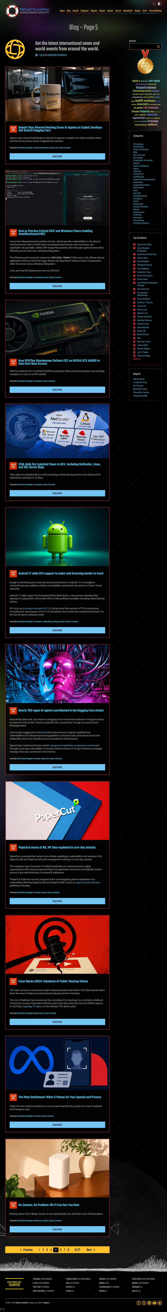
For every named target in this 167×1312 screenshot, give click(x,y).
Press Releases (155, 10)
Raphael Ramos (144, 320)
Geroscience (138, 379)
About (62, 10)
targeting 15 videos (32, 1006)
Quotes (138, 10)
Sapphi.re (47, 1302)
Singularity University (143, 160)
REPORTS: (69, 1287)
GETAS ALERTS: (137, 1279)
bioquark (141, 88)
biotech (151, 88)
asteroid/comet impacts (144, 179)
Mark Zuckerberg (141, 166)
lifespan (135, 111)
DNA (135, 152)
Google (133, 101)
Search (158, 46)
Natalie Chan (143, 324)
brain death (136, 94)
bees (135, 190)
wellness (152, 124)
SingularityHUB (140, 396)
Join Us (118, 10)
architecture (138, 176)
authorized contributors (57, 55)
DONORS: (102, 1283)
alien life (137, 171)
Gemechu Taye (144, 272)
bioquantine (152, 84)
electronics (38, 1220)
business (137, 215)
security (45, 277)
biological (137, 198)
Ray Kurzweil (139, 155)
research (147, 118)
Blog (69, 10)
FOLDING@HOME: (105, 1287)
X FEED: (35, 1283)
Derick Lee (142, 309)
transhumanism (141, 125)
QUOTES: (135, 1291)
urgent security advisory (88, 882)
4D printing (138, 147)
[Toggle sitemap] (154, 3)
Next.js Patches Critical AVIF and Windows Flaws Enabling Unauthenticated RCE (55, 232)
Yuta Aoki (141, 306)
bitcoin (148, 91)
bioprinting (138, 204)
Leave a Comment (65, 148)
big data (137, 193)
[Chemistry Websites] (145, 62)
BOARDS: (135, 1283)
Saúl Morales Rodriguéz (24, 148)
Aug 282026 (13, 129)
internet (37, 758)
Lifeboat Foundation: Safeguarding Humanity (27, 11)
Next (89, 1249)
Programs (85, 10)
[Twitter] (144, 1303)
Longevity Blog (140, 382)
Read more (57, 156)
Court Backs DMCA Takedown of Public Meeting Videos (53, 981)
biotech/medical (140, 206)
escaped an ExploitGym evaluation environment (74, 745)
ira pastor (138, 107)
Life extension (151, 108)
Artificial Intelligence (141, 84)
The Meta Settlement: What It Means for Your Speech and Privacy (59, 1097)
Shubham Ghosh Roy (147, 254)
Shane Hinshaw (144, 316)
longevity (145, 111)
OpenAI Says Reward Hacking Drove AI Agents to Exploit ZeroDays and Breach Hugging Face (60, 129)
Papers (102, 10)
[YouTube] (154, 1303)
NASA (152, 112)
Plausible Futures (141, 392)
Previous (28, 1249)
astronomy (138, 182)
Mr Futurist (138, 385)
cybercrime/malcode (42, 148)
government (39, 1013)
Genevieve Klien (144, 244)
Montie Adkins (143, 348)
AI (139, 81)
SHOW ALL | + (137, 359)
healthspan (150, 101)
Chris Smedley (143, 355)
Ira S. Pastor (142, 352)
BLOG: (68, 1283)
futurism (37, 1116)
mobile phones (48, 621)
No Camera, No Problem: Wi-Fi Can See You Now (48, 1205)
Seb (139, 338)
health (139, 101)
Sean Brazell (143, 327)
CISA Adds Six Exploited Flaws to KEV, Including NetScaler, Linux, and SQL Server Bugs (59, 466)
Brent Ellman (143, 334)
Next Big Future (140, 389)
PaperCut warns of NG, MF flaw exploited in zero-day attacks (57, 847)
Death (158, 94)
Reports (94, 10)
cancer (141, 94)
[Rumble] (160, 1303)
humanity (158, 101)
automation (138, 187)
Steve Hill (141, 331)
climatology (138, 220)
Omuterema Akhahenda (142, 294)
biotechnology (139, 91)
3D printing (138, 144)
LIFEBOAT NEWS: (71, 1279)
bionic (136, 201)
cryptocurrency (148, 94)
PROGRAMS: (136, 1287)
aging (135, 81)
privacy (55, 621)
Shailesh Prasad (144, 265)
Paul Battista (143, 268)
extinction (145, 97)
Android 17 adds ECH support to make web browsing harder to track (60, 573)
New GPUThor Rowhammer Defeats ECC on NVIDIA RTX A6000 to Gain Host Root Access (59, 362)
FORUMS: (102, 1291)
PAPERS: (69, 1291)
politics (137, 115)
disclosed (42, 732)
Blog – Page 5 (83, 27)
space (136, 121)
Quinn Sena (142, 258)
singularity (157, 118)
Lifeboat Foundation (21, 1302)
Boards (76, 10)
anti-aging (154, 81)
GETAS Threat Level (14, 1284)
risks (152, 118)
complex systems (141, 223)
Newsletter (128, 10)
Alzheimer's (144, 81)
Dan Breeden (143, 261)
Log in (41, 55)
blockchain (155, 91)
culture (154, 94)
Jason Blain (142, 345)
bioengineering (140, 196)
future (151, 97)
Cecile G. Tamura (145, 302)
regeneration (138, 117)
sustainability (143, 122)
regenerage (152, 114)
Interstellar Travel (154, 105)
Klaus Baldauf (143, 299)
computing (38, 277)
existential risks (137, 97)
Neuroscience (158, 112)
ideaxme (134, 105)
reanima (142, 115)
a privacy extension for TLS (37, 608)
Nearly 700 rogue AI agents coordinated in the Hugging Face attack (61, 710)
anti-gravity (138, 174)
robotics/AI (53, 148)
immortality (143, 104)
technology (153, 121)
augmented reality (141, 185)
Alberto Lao (142, 313)
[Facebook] (139, 1303)
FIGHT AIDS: (37, 1287)
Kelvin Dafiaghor (145, 275)
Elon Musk (138, 158)
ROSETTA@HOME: (39, 1291)
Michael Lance (144, 341)
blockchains (138, 212)
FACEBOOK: (36, 1279)
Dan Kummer (143, 289)
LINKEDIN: (102, 1279)
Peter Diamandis (140, 149)
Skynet (136, 163)
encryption (38, 621)
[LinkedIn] (149, 1303)
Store (145, 10)
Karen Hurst (142, 279)
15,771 (77, 1249)
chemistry (137, 217)
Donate (110, 10)
